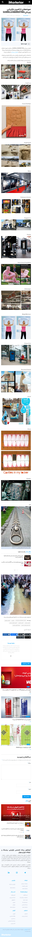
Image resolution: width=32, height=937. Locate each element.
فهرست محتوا (24, 44)
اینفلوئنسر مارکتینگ (24, 897)
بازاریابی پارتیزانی (7, 620)
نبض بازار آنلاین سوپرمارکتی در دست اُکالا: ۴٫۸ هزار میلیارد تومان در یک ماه (16, 816)
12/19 (29, 721)
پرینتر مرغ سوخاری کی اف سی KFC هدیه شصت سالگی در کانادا (12, 562)
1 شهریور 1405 (21, 838)
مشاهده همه (25, 888)
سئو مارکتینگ (25, 902)
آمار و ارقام (13, 895)
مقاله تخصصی (12, 916)
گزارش (14, 914)
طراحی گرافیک (25, 886)
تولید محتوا (25, 900)
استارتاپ (26, 914)
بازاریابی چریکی (14, 52)
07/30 (21, 559)
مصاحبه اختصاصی (11, 921)
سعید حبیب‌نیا (25, 15)
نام (30, 782)
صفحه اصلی (29, 7)
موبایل (14, 905)
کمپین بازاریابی (21, 623)
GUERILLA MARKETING (21, 620)
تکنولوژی (13, 900)
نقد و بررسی (13, 923)
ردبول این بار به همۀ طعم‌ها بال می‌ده (22, 720)
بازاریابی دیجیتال (12, 884)
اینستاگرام (26, 895)
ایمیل (29, 789)
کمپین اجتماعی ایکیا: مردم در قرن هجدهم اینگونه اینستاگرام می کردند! (13, 556)
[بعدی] (15, 570)
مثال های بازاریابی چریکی (26, 625)
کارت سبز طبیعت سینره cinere (23, 748)
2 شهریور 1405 (27, 819)
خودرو (14, 902)
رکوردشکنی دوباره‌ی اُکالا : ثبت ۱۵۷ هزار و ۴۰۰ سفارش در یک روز (16, 691)
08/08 (29, 694)
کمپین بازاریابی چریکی (13, 623)
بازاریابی (25, 7)
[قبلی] (17, 570)
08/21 (29, 749)
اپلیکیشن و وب (12, 897)
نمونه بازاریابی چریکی (16, 625)
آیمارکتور (26, 929)
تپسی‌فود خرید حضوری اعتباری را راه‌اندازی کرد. (15, 823)
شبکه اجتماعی (25, 905)
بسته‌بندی (27, 716)
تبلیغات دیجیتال (24, 884)
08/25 (21, 565)
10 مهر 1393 (18, 15)
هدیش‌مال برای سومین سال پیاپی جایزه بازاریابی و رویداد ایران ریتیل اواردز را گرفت (12, 836)
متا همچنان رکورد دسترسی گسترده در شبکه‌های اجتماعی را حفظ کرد (13, 829)
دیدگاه (29, 763)
